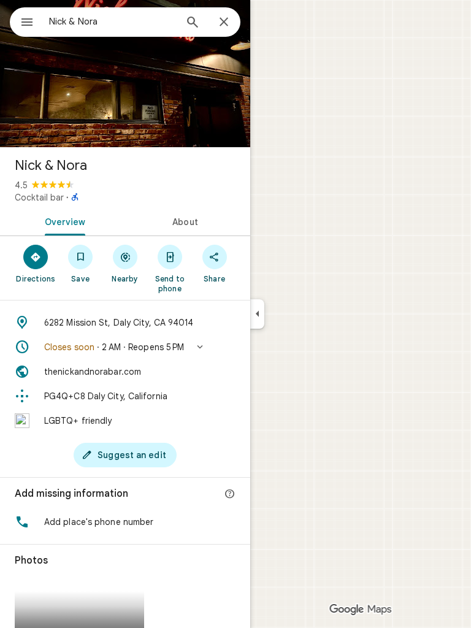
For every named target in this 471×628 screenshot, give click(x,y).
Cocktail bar (39, 197)
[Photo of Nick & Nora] (125, 73)
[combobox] (112, 21)
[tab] (62, 221)
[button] (125, 347)
